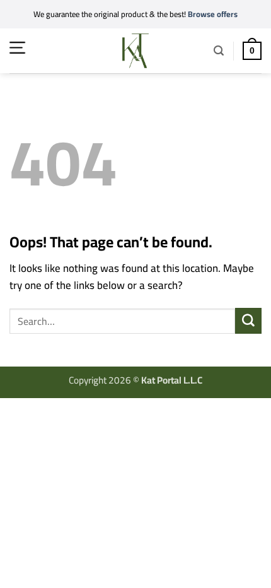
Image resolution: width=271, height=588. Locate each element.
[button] (17, 48)
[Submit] (248, 321)
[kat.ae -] (135, 50)
